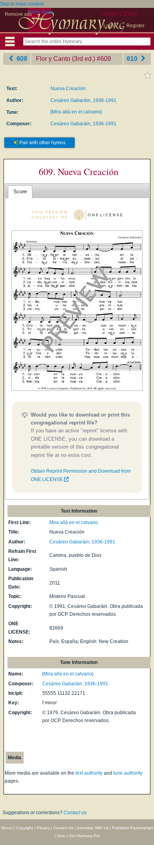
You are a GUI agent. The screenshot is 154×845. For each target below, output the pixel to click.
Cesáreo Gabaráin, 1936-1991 (83, 100)
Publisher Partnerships (132, 828)
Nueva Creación (68, 88)
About (6, 828)
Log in (110, 25)
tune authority (128, 773)
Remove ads (18, 14)
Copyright (24, 828)
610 (133, 58)
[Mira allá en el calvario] (76, 112)
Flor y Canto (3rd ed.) (65, 58)
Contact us (75, 812)
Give (61, 836)
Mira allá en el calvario (73, 522)
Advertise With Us (93, 828)
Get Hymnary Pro (84, 836)
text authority (89, 773)
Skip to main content (21, 4)
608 (21, 58)
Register (135, 25)
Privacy (43, 828)
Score (20, 191)
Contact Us (63, 828)
